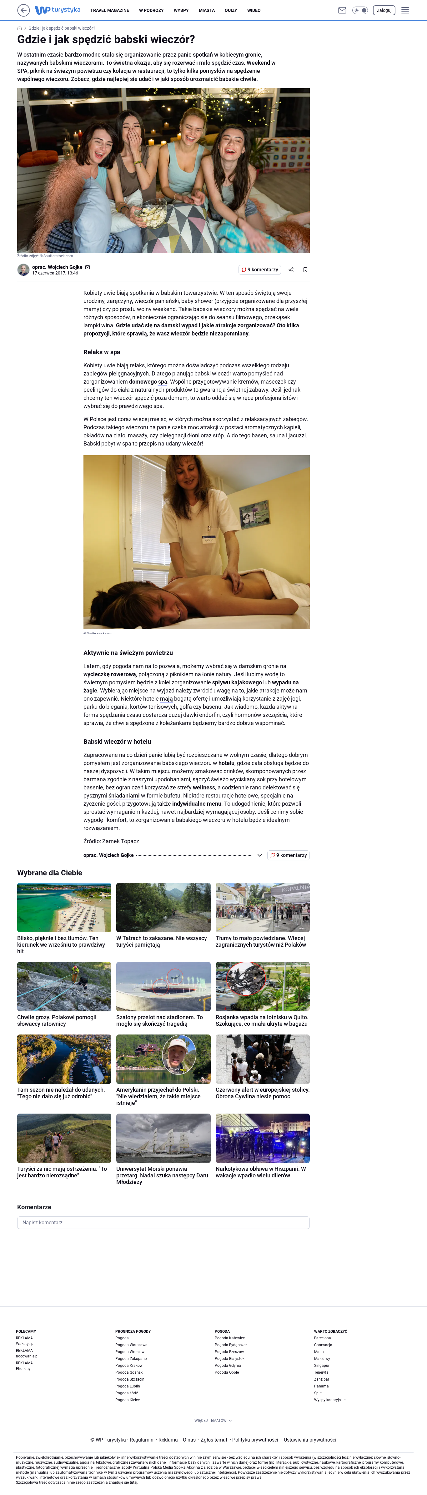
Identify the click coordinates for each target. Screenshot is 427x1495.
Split (318, 1393)
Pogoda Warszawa (131, 1345)
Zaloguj (384, 10)
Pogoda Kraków (129, 1365)
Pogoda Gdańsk (129, 1372)
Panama (321, 1386)
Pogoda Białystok (229, 1359)
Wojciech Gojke (65, 267)
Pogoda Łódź (126, 1393)
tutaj (133, 1482)
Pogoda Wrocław (129, 1352)
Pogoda (122, 1338)
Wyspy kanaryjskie (329, 1400)
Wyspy (181, 10)
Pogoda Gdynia (228, 1365)
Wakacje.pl (25, 1343)
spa (162, 381)
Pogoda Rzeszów (229, 1352)
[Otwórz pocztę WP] (342, 10)
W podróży (151, 10)
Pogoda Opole (227, 1372)
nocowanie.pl (27, 1356)
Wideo (254, 10)
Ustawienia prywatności (308, 1440)
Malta (319, 1352)
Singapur (321, 1365)
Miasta (207, 10)
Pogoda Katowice (230, 1338)
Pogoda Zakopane (131, 1359)
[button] (360, 10)
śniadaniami (124, 795)
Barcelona (322, 1338)
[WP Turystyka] (62, 10)
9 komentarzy (263, 270)
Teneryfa (321, 1372)
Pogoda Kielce (127, 1400)
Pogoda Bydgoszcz (231, 1345)
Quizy (231, 10)
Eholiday (23, 1369)
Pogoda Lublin (127, 1386)
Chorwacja (323, 1345)
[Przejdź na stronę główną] (23, 15)
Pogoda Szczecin (129, 1379)
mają (166, 698)
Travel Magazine (109, 10)
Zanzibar (321, 1379)
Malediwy (322, 1359)
